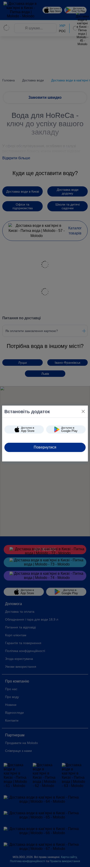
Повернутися (45, 447)
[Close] (83, 411)
